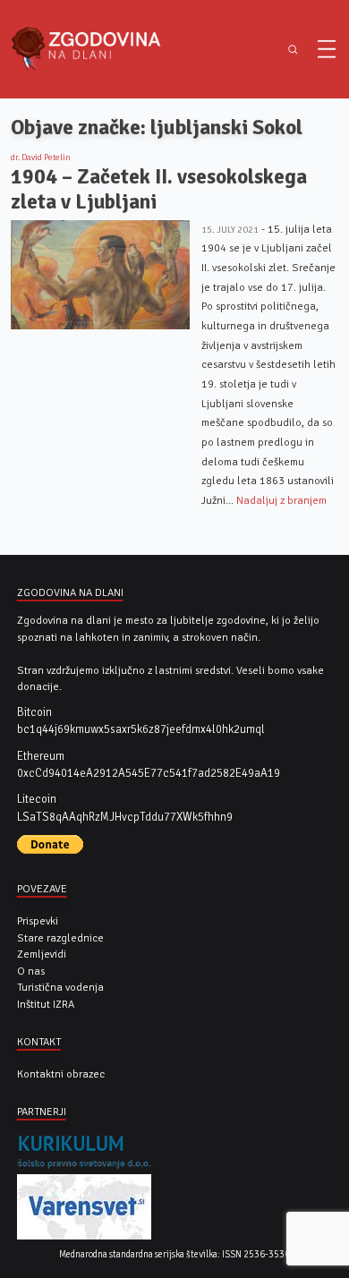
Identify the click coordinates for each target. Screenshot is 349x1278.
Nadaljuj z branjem (281, 500)
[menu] (326, 49)
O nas (31, 971)
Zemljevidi (41, 954)
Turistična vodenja (60, 987)
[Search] (293, 49)
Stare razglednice (60, 938)
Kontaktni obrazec (61, 1074)
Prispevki (37, 921)
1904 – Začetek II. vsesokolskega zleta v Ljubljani (159, 189)
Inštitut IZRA (45, 1004)
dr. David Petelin (41, 157)
